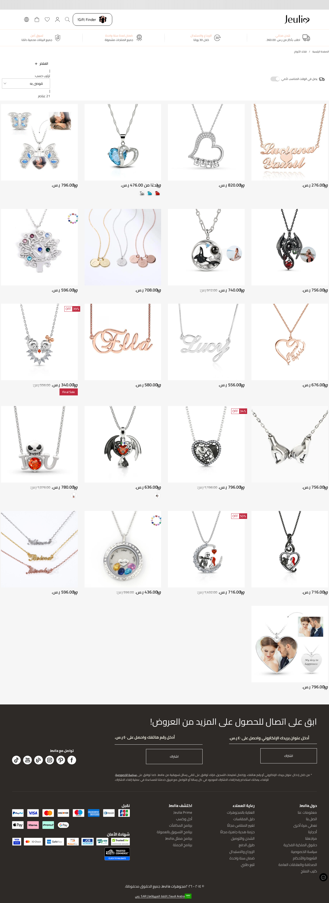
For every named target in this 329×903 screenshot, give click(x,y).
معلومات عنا (307, 812)
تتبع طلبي (248, 864)
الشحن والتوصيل (243, 838)
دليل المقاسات (244, 818)
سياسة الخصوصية (126, 775)
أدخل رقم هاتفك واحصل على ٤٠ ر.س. (145, 737)
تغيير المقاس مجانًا (241, 825)
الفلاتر (44, 63)
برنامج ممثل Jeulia (178, 838)
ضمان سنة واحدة (242, 858)
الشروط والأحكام (305, 858)
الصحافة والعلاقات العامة (297, 864)
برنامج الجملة (182, 844)
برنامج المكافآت (180, 825)
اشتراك (288, 756)
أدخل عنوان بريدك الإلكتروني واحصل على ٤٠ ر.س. (269, 738)
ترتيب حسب (42, 76)
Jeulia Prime (182, 812)
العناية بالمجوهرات (241, 812)
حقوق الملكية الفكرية (300, 844)
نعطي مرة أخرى (305, 825)
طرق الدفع (247, 844)
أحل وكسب (184, 818)
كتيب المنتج (309, 871)
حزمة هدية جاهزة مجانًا (237, 831)
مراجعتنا (311, 838)
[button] (26, 83)
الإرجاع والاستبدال (242, 851)
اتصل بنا (311, 818)
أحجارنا (312, 831)
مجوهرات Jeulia (174, 886)
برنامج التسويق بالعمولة (174, 831)
